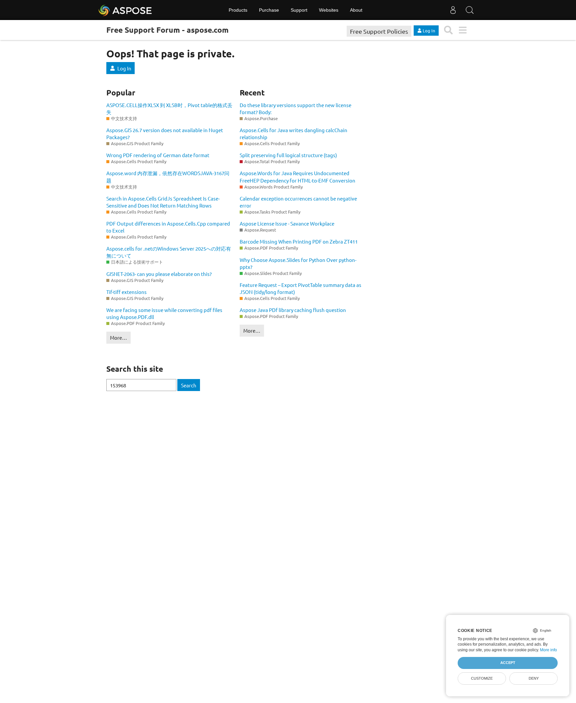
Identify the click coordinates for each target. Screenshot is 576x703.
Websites (328, 10)
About (356, 10)
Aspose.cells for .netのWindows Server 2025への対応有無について (168, 252)
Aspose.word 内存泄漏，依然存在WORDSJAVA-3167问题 (167, 176)
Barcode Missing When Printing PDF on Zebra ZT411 (299, 241)
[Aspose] (125, 10)
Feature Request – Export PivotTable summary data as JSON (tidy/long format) (300, 288)
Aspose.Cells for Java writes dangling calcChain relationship (293, 133)
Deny (534, 678)
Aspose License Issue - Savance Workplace (287, 223)
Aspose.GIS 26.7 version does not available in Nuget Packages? (164, 133)
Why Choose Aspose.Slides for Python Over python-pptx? (298, 263)
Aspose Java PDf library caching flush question (293, 310)
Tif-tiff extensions (126, 292)
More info (548, 650)
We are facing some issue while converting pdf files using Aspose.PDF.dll (164, 313)
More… (118, 337)
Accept (507, 663)
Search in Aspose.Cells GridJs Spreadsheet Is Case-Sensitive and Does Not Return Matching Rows (163, 202)
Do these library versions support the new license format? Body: (295, 108)
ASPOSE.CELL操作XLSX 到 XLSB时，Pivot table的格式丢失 (169, 108)
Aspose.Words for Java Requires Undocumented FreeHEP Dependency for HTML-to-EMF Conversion (297, 176)
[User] (453, 10)
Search (188, 385)
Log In (124, 68)
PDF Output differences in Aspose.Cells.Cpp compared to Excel (168, 227)
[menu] (462, 30)
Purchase (269, 10)
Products (238, 10)
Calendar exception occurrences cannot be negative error (298, 202)
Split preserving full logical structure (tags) (288, 155)
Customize (482, 678)
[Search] (469, 10)
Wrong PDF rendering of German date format (157, 155)
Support (299, 10)
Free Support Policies (379, 31)
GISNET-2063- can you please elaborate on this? (159, 274)
